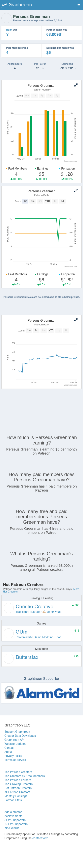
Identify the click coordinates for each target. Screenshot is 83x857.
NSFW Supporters (16, 824)
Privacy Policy (13, 756)
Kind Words (11, 828)
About (8, 752)
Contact (9, 748)
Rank (9, 29)
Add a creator (13, 812)
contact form (40, 838)
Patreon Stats (13, 800)
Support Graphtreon (17, 731)
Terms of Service (15, 760)
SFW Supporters (15, 820)
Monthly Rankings (15, 796)
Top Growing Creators (18, 784)
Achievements (13, 816)
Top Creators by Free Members (24, 776)
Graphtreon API (14, 740)
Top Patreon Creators (18, 772)
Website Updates (15, 744)
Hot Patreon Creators (18, 788)
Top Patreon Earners (17, 780)
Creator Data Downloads (20, 736)
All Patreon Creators (17, 792)
